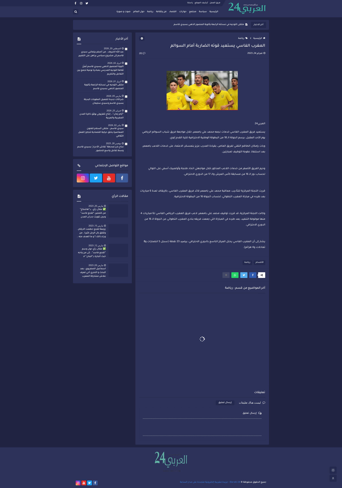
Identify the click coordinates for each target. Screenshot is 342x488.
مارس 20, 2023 (96, 205)
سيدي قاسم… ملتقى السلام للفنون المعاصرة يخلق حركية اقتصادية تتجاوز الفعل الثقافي (101, 132)
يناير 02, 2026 (114, 125)
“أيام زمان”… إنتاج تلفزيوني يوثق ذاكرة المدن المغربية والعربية (101, 116)
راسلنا (190, 3)
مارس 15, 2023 (96, 225)
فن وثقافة (161, 12)
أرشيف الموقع (201, 3)
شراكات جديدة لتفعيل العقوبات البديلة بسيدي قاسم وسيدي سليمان (208, 25)
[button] (252, 275)
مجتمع (192, 12)
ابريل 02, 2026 (114, 62)
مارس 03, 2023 (96, 265)
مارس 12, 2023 (96, 245)
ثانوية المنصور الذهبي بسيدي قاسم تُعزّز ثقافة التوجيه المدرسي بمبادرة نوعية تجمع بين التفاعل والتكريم (100, 70)
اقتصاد (173, 12)
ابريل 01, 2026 (114, 81)
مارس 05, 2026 (113, 95)
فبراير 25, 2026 (114, 110)
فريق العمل (215, 3)
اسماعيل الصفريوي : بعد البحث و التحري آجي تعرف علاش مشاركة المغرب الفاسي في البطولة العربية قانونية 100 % (92, 273)
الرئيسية (213, 12)
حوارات (182, 12)
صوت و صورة (123, 12)
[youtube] (109, 178)
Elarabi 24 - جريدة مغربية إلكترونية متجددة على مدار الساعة (210, 482)
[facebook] (75, 3)
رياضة (150, 12)
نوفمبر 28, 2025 (113, 143)
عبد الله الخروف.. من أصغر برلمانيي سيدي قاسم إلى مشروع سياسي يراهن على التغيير (101, 54)
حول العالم (138, 12)
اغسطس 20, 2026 (112, 48)
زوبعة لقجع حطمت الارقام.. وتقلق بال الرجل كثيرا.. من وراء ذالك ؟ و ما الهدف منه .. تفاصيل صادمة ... (91, 233)
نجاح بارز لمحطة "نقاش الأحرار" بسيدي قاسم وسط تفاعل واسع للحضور (100, 149)
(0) (141, 53)
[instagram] (81, 3)
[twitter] (86, 3)
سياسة (203, 12)
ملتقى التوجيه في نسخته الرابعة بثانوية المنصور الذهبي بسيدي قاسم (104, 87)
